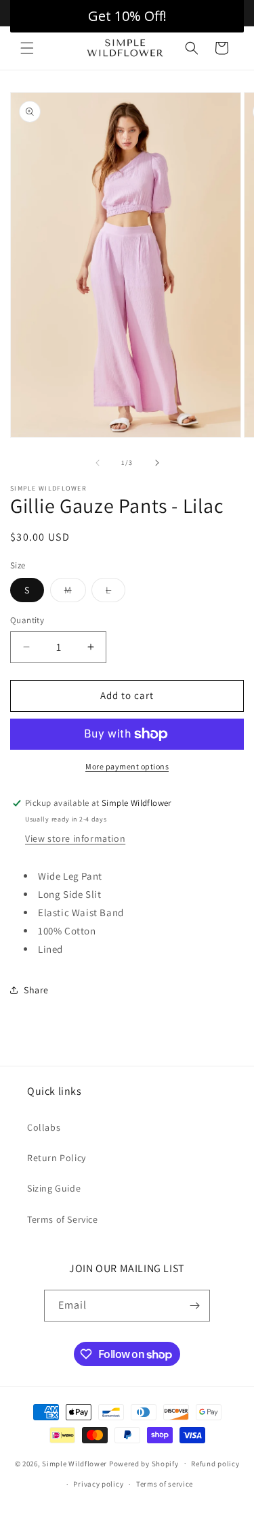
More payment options (127, 766)
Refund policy (215, 1463)
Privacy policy (98, 1484)
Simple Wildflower (74, 1463)
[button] (27, 48)
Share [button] (36, 990)
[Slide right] (157, 463)
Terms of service (164, 1484)
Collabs (43, 1127)
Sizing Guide (54, 1188)
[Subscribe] (194, 1306)
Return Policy (56, 1158)
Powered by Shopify (144, 1463)
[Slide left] (97, 463)
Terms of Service (62, 1219)
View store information (75, 838)
